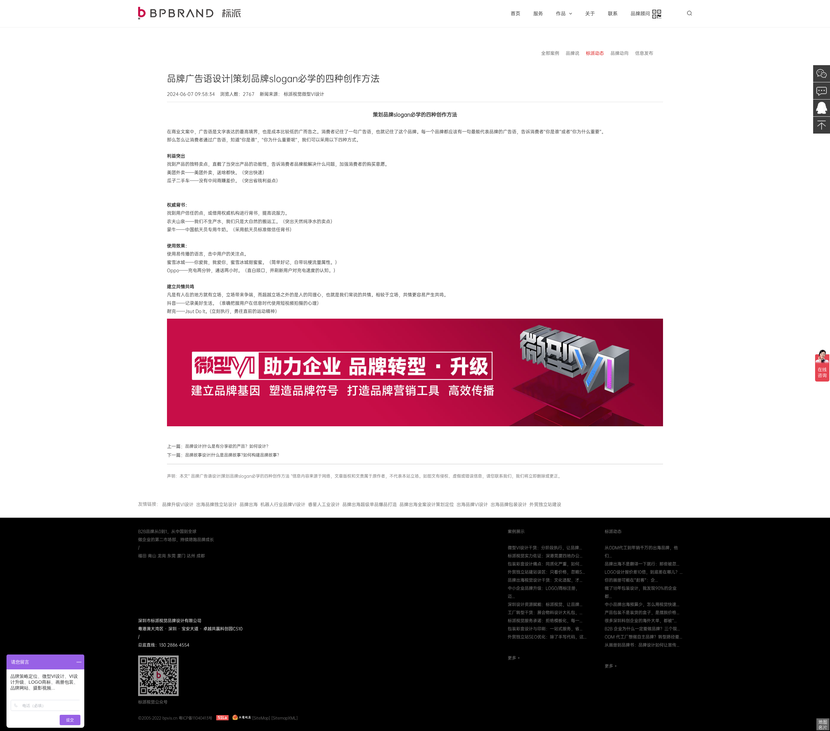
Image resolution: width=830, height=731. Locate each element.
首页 (515, 13)
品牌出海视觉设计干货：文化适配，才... (545, 580)
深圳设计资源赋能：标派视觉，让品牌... (545, 604)
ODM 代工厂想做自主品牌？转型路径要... (643, 637)
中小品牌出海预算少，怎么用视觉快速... (642, 604)
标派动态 (595, 53)
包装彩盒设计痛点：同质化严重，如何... (545, 564)
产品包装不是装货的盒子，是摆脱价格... (642, 612)
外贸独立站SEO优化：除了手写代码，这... (547, 637)
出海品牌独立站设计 (216, 504)
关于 (590, 13)
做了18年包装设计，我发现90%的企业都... (641, 592)
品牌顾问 (642, 13)
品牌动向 (620, 53)
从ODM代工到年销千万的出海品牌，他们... (641, 552)
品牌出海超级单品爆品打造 (369, 504)
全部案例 (550, 53)
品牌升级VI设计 (178, 504)
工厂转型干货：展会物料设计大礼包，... (545, 612)
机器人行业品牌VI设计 (282, 504)
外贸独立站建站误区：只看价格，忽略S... (546, 572)
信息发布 (644, 53)
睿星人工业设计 (324, 504)
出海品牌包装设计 (509, 504)
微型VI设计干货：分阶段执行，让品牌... (545, 547)
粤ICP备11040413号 (195, 717)
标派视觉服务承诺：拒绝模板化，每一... (545, 620)
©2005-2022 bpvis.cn (157, 717)
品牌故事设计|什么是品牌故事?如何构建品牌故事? (232, 455)
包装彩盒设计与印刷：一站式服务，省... (545, 628)
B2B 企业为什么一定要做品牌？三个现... (642, 628)
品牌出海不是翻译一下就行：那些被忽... (642, 564)
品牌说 (572, 53)
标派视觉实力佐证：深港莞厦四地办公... (545, 556)
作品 (561, 13)
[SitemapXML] (284, 717)
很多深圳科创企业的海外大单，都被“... (641, 620)
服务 (538, 13)
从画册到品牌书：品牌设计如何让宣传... (642, 645)
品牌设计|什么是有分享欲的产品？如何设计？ (227, 446)
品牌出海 (249, 504)
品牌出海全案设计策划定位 (426, 504)
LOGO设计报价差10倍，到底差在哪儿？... (643, 572)
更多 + (514, 658)
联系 (613, 13)
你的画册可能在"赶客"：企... (631, 580)
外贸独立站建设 (545, 504)
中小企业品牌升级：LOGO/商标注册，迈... (544, 592)
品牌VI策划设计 (189, 13)
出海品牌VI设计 (472, 504)
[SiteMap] (261, 717)
